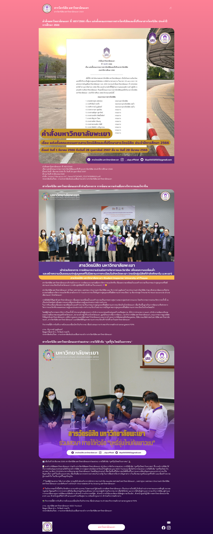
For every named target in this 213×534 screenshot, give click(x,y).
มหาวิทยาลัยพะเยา (106, 527)
